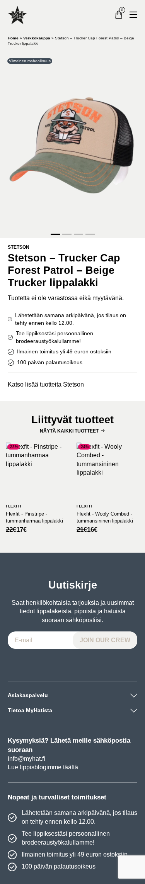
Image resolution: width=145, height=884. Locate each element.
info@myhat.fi (26, 758)
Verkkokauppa (36, 38)
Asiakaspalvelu (28, 695)
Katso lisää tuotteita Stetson (46, 384)
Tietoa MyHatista (30, 710)
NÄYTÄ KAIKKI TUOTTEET (69, 431)
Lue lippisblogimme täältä (43, 767)
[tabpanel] (72, 143)
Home (13, 38)
